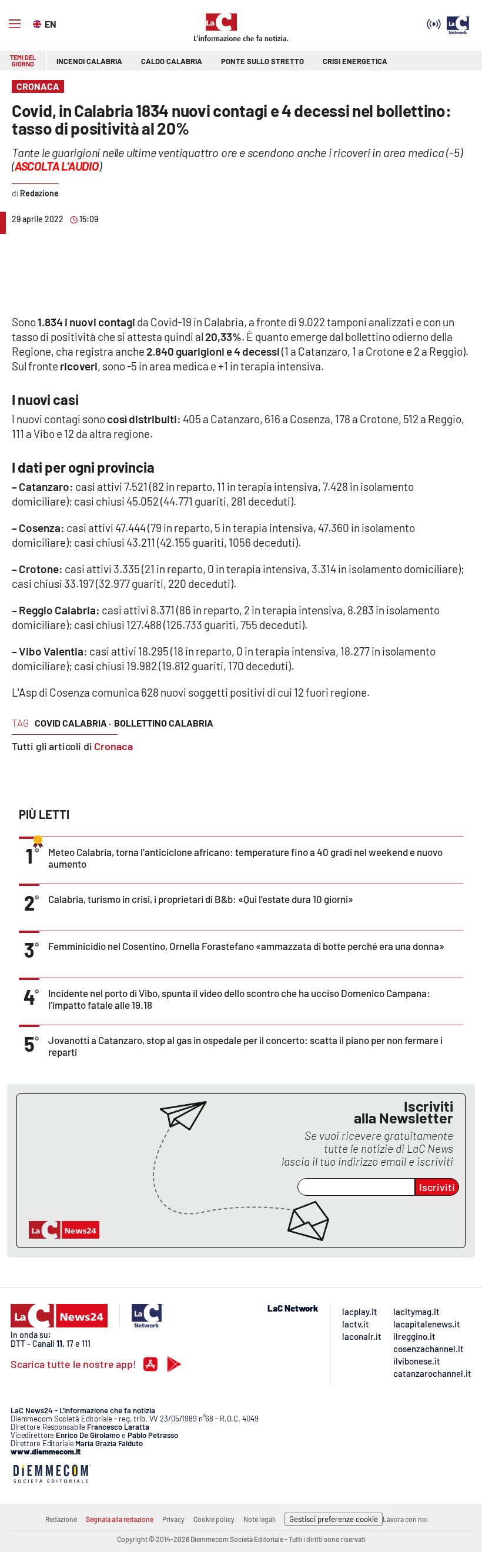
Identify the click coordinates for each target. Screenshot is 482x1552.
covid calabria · (73, 722)
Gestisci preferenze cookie (333, 1519)
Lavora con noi (405, 1519)
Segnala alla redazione (119, 1519)
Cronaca (113, 746)
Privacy (173, 1519)
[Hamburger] (15, 24)
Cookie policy (214, 1519)
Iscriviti (437, 1186)
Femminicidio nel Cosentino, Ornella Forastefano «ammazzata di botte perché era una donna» (246, 946)
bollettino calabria (163, 722)
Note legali (259, 1519)
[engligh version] (38, 23)
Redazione (61, 1519)
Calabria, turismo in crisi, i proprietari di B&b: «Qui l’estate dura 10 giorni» (200, 899)
